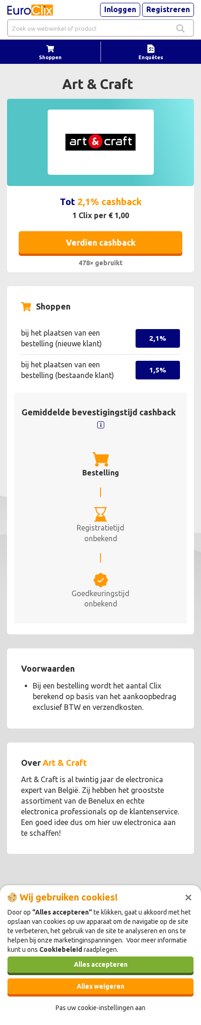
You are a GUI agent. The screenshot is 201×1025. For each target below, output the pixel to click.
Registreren (168, 9)
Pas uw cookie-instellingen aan (100, 1007)
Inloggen (120, 9)
